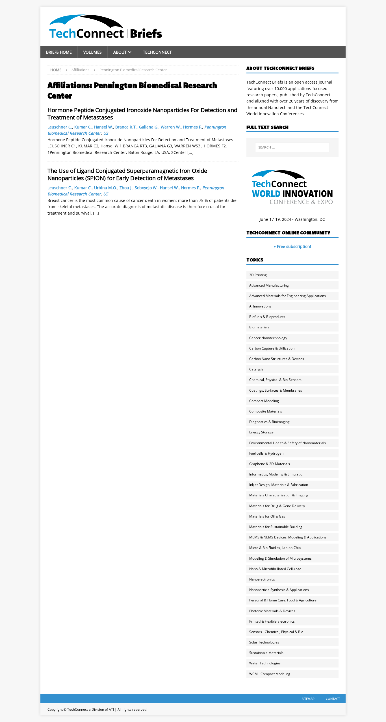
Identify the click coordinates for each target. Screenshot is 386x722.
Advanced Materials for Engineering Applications (287, 295)
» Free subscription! (292, 246)
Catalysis (256, 369)
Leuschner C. (59, 127)
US (105, 133)
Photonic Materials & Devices (272, 610)
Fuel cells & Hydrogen (266, 453)
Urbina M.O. (105, 187)
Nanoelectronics (262, 579)
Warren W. (171, 127)
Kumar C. (83, 127)
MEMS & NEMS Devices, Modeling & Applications (287, 537)
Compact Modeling (264, 400)
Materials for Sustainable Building (275, 526)
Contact (333, 699)
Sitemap (308, 699)
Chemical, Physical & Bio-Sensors (275, 379)
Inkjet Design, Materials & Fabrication (278, 484)
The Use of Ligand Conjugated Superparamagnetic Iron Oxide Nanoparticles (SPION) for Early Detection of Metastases (127, 174)
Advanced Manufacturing (269, 285)
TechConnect (157, 52)
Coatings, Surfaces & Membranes (275, 390)
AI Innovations (260, 306)
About (120, 52)
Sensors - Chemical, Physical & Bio (276, 631)
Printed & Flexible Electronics (272, 621)
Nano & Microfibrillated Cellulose (275, 568)
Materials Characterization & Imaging (278, 495)
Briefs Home (59, 52)
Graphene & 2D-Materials (269, 463)
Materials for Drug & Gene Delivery (277, 505)
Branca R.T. (126, 127)
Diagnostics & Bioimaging (269, 421)
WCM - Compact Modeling (269, 673)
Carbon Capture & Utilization (271, 348)
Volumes (92, 52)
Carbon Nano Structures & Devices (276, 358)
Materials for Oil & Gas (267, 516)
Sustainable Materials (266, 652)
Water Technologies (265, 663)
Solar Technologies (264, 642)
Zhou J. (126, 187)
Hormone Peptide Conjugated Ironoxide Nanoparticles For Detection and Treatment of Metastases (142, 113)
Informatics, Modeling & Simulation (276, 474)
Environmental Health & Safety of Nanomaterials (287, 442)
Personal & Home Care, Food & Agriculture (282, 600)
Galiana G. (149, 127)
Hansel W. (103, 127)
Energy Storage (261, 432)
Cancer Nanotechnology (268, 337)
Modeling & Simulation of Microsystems (280, 558)
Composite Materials (265, 411)
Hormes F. (192, 127)
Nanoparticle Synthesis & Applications (279, 589)
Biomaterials (259, 327)
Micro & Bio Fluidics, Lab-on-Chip (275, 547)
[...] (190, 152)
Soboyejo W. (146, 187)
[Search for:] (292, 147)
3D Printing (258, 274)
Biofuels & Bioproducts (267, 316)
